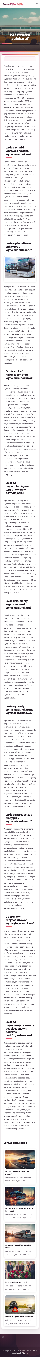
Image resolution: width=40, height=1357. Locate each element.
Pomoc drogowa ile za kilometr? (19, 1316)
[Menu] (37, 4)
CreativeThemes (22, 1353)
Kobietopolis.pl (12, 4)
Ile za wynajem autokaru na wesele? (17, 1172)
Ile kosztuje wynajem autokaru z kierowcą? (19, 1209)
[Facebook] (3, 1337)
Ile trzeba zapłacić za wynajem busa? (18, 1246)
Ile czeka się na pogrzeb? (16, 1282)
